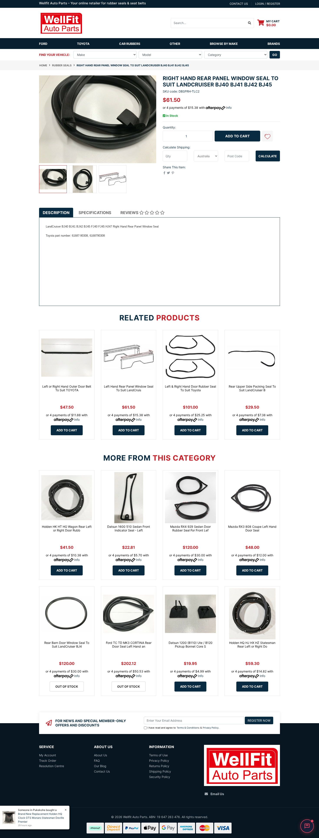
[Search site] (249, 23)
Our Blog (100, 766)
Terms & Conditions (188, 727)
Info (229, 107)
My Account (47, 755)
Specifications (95, 212)
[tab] (56, 213)
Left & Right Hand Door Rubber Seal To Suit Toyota (190, 388)
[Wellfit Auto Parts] (61, 22)
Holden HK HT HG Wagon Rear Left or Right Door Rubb (67, 528)
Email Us (217, 794)
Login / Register (267, 3)
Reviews (129, 212)
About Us (100, 755)
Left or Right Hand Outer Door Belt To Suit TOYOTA (66, 388)
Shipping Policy (160, 771)
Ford (43, 43)
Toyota (83, 43)
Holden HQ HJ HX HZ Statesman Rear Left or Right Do (252, 644)
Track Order (47, 760)
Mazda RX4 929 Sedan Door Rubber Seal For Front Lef (190, 528)
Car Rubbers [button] (129, 43)
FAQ (97, 760)
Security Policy (159, 777)
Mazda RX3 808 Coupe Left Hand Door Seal (252, 528)
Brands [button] (274, 43)
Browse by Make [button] (224, 43)
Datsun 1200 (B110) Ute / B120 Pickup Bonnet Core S (190, 644)
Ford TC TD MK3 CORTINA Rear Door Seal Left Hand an (128, 644)
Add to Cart (237, 136)
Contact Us (102, 771)
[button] (267, 136)
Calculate (267, 156)
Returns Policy (159, 766)
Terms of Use (158, 755)
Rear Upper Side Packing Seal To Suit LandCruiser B (252, 388)
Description (56, 212)
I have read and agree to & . (183, 727)
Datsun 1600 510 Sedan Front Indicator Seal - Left (128, 528)
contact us (239, 3)
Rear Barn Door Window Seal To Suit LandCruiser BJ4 (66, 644)
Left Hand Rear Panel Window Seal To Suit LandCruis (128, 388)
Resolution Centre (51, 766)
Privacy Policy (211, 727)
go (274, 55)
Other (175, 43)
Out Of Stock (66, 686)
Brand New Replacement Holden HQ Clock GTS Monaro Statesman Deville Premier (41, 817)
